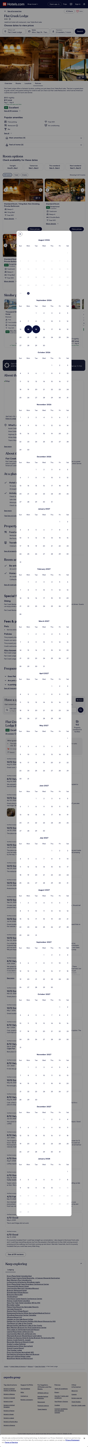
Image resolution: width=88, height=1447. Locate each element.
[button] (68, 253)
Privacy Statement (73, 1440)
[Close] (84, 1438)
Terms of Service (11, 1442)
